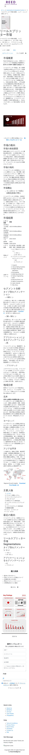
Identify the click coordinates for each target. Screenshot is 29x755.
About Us (9, 708)
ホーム (3, 10)
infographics (10, 715)
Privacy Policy (10, 725)
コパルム (8, 493)
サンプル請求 (20, 53)
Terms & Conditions (12, 723)
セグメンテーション (7, 53)
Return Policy (10, 727)
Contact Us (10, 730)
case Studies (10, 713)
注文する (14, 636)
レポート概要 (6, 50)
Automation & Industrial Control (15, 10)
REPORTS (9, 710)
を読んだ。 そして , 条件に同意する (14, 684)
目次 (14, 50)
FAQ (8, 732)
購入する (13, 587)
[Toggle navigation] (5, 6)
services (9, 711)
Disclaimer (9, 728)
